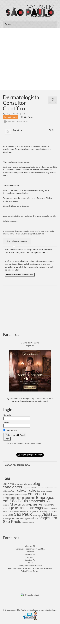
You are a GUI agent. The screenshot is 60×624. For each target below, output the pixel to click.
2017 (6, 483)
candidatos (12, 487)
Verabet (30, 557)
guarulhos (35, 504)
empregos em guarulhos (19, 498)
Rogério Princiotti (12, 114)
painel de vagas (32, 508)
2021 (17, 484)
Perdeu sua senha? (34, 443)
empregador (46, 491)
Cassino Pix (30, 560)
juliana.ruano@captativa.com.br (34, 252)
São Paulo (28, 117)
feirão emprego (19, 504)
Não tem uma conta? (15, 443)
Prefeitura (54, 508)
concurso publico (44, 488)
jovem (45, 505)
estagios (6, 505)
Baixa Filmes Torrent (30, 571)
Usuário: (7, 415)
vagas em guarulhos (25, 518)
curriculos (29, 490)
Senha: (6, 422)
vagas (47, 514)
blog (36, 483)
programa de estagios (39, 511)
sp (3, 515)
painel (15, 508)
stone (7, 515)
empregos (37, 494)
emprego (24, 495)
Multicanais (30, 554)
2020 (12, 484)
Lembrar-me (11, 430)
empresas (36, 501)
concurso (34, 488)
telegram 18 (30, 546)
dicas (38, 491)
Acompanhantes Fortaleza (30, 565)
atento (30, 484)
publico (54, 511)
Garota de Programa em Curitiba (30, 549)
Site (53, 130)
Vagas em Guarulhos (17, 465)
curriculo (17, 490)
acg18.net (30, 345)
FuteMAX (30, 551)
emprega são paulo (11, 494)
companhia (26, 488)
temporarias (37, 515)
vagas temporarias (28, 522)
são (11, 514)
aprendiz (23, 484)
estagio (48, 502)
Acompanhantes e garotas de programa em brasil (30, 568)
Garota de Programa (30, 343)
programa (24, 511)
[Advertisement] (30, 59)
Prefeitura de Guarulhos (11, 511)
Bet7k (30, 563)
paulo (47, 508)
